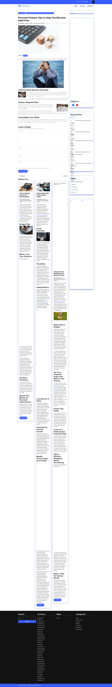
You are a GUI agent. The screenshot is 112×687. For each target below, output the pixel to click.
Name (19, 148)
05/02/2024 (40, 199)
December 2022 (41, 636)
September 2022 (41, 638)
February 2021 (41, 659)
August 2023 (40, 629)
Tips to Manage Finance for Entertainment (24, 195)
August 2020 (40, 670)
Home (75, 6)
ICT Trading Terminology (41, 215)
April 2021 (40, 655)
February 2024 (41, 621)
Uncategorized (80, 629)
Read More (24, 418)
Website (19, 161)
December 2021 (41, 648)
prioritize (55, 387)
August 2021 (40, 652)
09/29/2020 (22, 23)
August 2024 (40, 617)
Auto (78, 617)
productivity (21, 216)
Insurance (79, 625)
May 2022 (40, 642)
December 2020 (41, 663)
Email (19, 155)
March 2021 (40, 657)
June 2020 (40, 674)
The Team (82, 6)
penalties (24, 108)
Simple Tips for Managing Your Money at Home (59, 273)
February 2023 (41, 634)
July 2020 (40, 672)
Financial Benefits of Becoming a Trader (43, 195)
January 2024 (41, 623)
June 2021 (40, 653)
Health (78, 623)
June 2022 (40, 640)
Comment (20, 130)
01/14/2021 (57, 278)
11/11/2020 (23, 199)
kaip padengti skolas (62, 59)
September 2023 (41, 627)
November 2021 (41, 650)
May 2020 (40, 676)
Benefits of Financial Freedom (77, 181)
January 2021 (41, 661)
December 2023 (41, 625)
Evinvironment (79, 619)
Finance (28, 13)
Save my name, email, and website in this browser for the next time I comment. (34, 168)
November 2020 (41, 665)
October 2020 (41, 667)
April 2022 (40, 644)
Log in (59, 617)
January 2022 (41, 646)
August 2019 (40, 680)
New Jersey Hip (22, 13)
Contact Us (90, 6)
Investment (79, 627)
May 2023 (40, 633)
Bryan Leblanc (29, 23)
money (57, 94)
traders (46, 301)
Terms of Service (75, 189)
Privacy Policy (74, 186)
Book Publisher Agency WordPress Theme (26, 685)
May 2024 (40, 619)
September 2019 (41, 678)
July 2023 (40, 631)
